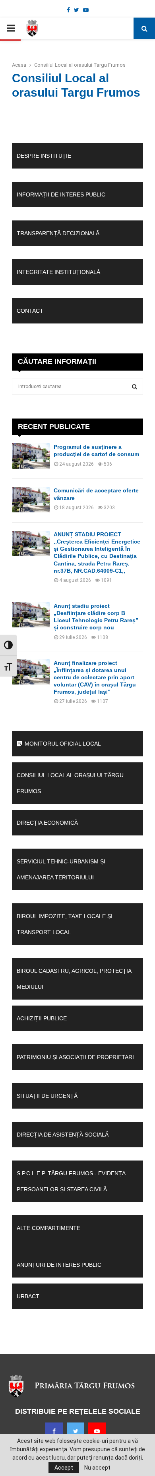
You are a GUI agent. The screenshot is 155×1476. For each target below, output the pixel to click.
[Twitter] (75, 1431)
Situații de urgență (47, 1096)
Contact (30, 311)
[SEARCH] (134, 387)
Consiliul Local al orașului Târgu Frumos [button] (70, 783)
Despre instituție (44, 156)
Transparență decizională (58, 233)
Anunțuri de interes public (59, 1265)
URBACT (28, 1296)
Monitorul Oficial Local (63, 743)
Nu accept (97, 1467)
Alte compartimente (48, 1228)
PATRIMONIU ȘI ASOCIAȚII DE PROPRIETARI (75, 1057)
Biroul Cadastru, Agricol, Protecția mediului (74, 979)
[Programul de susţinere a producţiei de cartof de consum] (31, 455)
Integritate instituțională (58, 272)
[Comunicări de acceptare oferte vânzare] (31, 499)
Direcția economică (47, 822)
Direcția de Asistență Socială (62, 1134)
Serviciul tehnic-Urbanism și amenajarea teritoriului (61, 869)
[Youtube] (97, 1431)
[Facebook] (54, 1431)
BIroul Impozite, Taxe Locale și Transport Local (64, 924)
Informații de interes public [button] (61, 194)
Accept (63, 1467)
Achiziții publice (42, 1018)
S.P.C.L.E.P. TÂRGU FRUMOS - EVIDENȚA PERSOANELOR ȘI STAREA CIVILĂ (71, 1181)
